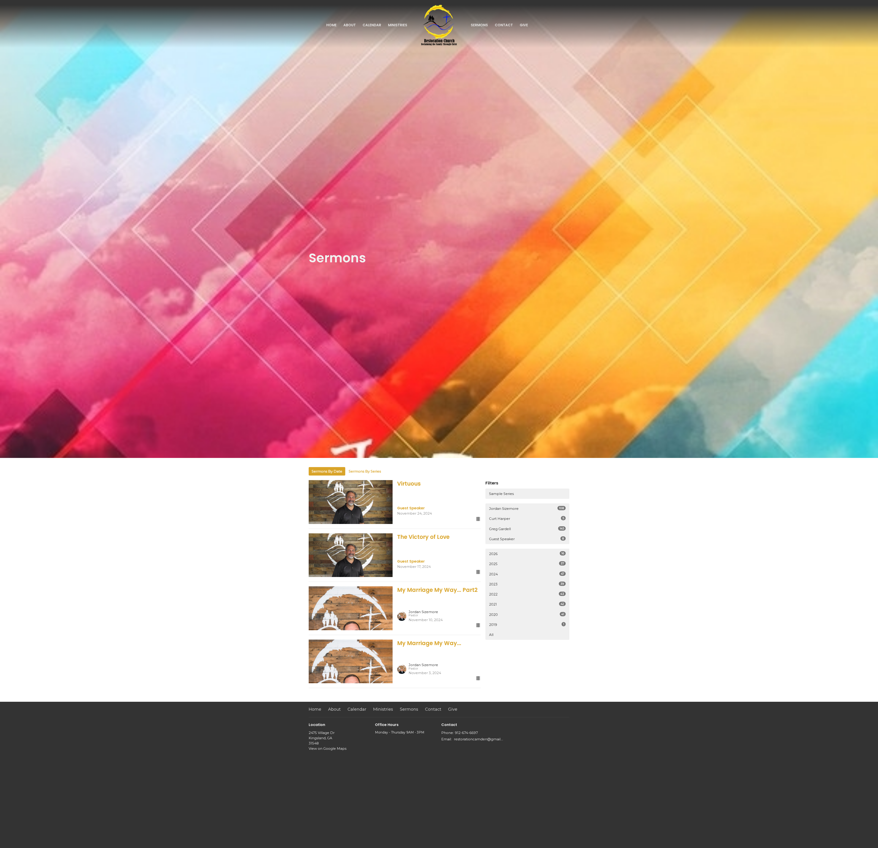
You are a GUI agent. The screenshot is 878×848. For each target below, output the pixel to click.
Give (524, 25)
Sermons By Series (365, 471)
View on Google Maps (327, 748)
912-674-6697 (466, 733)
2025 (526, 563)
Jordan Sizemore (526, 508)
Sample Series (501, 494)
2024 (526, 574)
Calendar (372, 25)
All (491, 635)
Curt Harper (526, 518)
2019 (526, 624)
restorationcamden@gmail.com (478, 739)
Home (331, 25)
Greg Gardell (526, 528)
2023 (526, 584)
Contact (504, 25)
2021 (526, 604)
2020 (526, 614)
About (349, 25)
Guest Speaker (526, 539)
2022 (526, 594)
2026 (526, 553)
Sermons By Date (327, 471)
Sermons (479, 25)
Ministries (397, 25)
